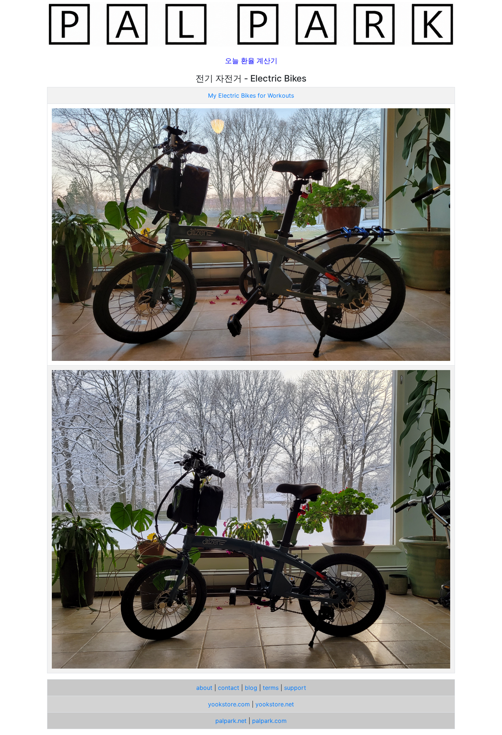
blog (251, 687)
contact (228, 687)
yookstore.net (274, 704)
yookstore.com (229, 704)
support (295, 687)
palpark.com (269, 720)
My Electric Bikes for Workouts (251, 95)
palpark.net (231, 720)
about (204, 687)
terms (271, 687)
